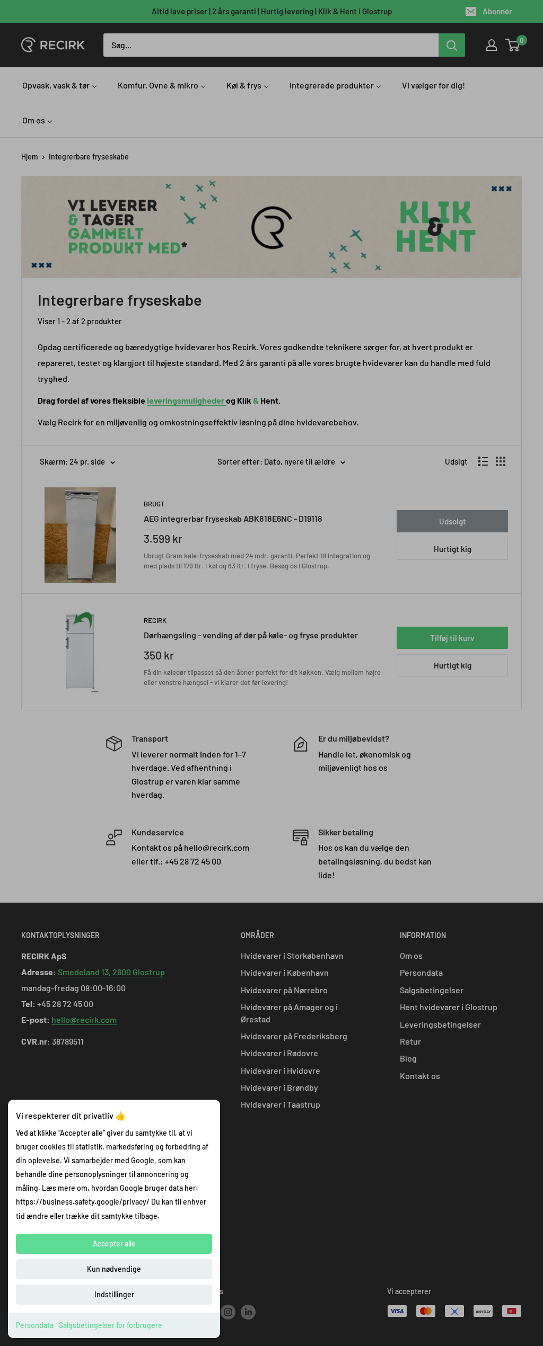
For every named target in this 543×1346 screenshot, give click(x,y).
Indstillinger (114, 1294)
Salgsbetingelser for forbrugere (110, 1325)
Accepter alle (114, 1243)
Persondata (35, 1325)
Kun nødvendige (114, 1268)
